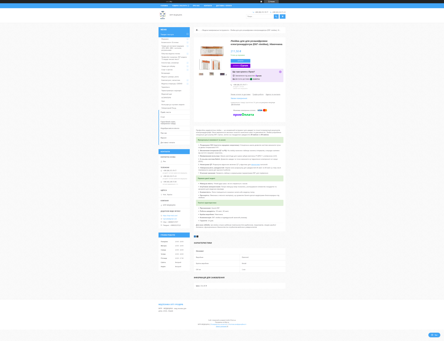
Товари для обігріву (168, 66)
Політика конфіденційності (237, 324)
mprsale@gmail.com (170, 219)
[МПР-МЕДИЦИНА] (163, 15)
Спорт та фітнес (167, 70)
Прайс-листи (166, 112)
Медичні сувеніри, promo (170, 77)
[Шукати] (276, 16)
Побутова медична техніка (170, 54)
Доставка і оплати (224, 6)
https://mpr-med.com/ (170, 215)
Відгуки (163, 138)
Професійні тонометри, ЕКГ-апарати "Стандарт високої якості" (174, 58)
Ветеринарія (165, 73)
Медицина (164, 39)
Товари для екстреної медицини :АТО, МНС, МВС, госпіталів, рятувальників (172, 48)
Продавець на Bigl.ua (222, 322)
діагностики (255, 164)
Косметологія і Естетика (169, 42)
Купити (240, 61)
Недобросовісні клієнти (170, 128)
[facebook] (195, 237)
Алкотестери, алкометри (170, 63)
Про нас (196, 6)
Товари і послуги (179, 6)
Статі (163, 117)
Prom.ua (233, 320)
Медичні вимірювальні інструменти (215, 30)
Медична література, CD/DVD (171, 84)
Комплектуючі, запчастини (170, 80)
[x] (197, 237)
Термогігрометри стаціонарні (171, 90)
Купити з (236, 66)
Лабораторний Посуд (168, 108)
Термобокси (165, 87)
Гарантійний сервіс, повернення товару (168, 123)
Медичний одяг (166, 94)
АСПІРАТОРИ (166, 98)
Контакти (208, 6)
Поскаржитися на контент (219, 324)
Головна (164, 6)
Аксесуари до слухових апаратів (172, 104)
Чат (436, 335)
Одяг (163, 101)
